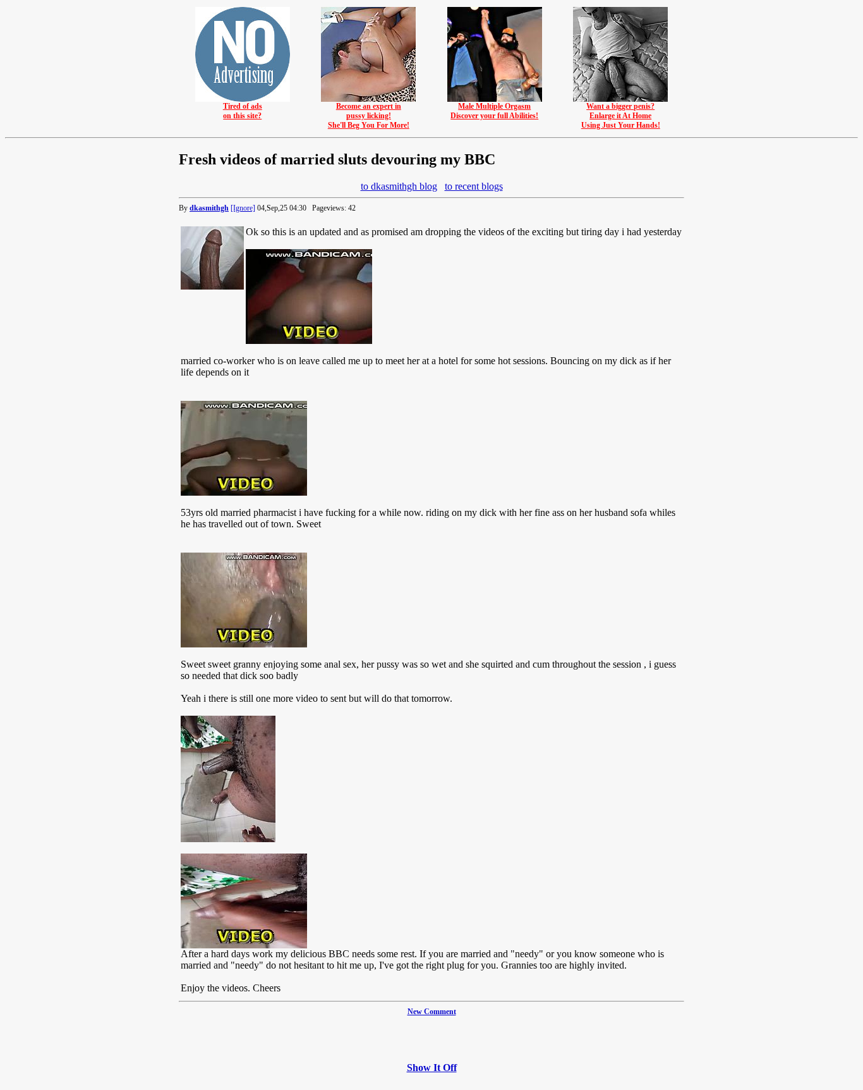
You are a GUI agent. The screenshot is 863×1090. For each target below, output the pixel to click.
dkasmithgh (209, 208)
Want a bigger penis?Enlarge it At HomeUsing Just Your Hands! (620, 116)
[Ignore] (243, 208)
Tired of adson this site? (242, 111)
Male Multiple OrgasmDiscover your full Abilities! (494, 111)
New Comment (431, 1011)
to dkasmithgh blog (399, 186)
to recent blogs (474, 186)
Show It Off (432, 1067)
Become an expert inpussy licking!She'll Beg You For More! (368, 116)
